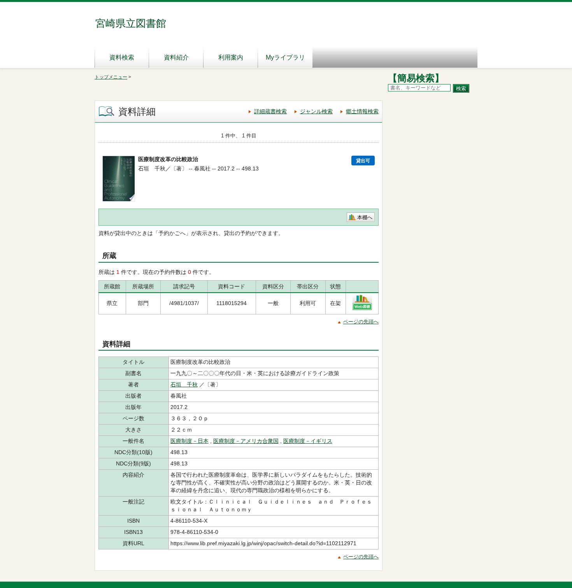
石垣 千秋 (184, 384)
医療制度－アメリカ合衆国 (246, 441)
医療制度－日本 (189, 441)
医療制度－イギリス (307, 441)
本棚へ (364, 217)
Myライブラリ (285, 57)
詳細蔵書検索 (270, 111)
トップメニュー (111, 77)
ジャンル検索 (316, 111)
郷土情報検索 (362, 111)
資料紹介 (176, 57)
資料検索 (121, 57)
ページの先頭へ (361, 322)
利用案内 (230, 57)
